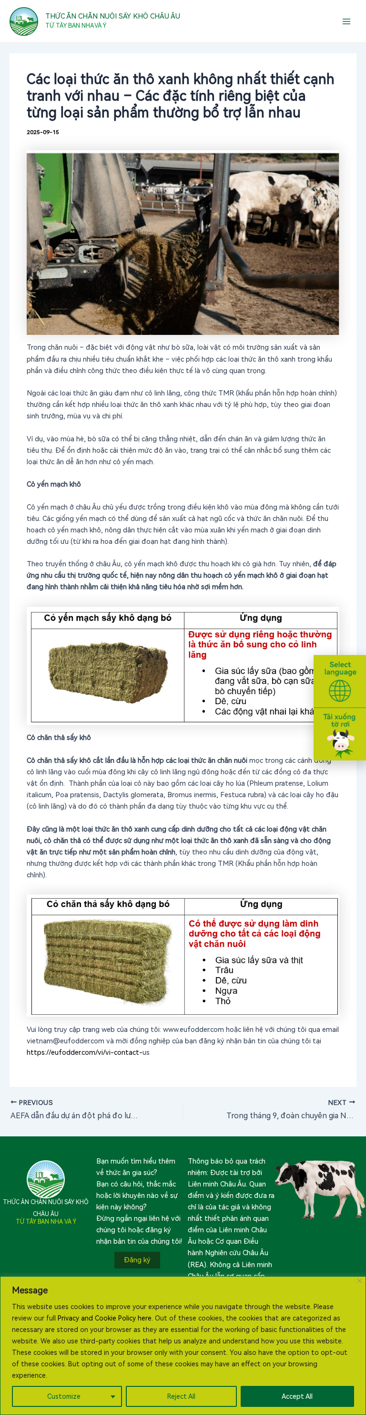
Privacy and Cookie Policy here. (105, 1318)
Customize (64, 1396)
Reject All (181, 1396)
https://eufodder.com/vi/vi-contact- (84, 1052)
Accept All (297, 1396)
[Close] (359, 1281)
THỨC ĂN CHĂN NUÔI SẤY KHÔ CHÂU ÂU (112, 16)
